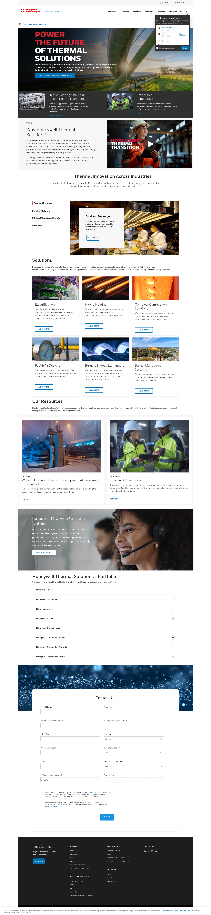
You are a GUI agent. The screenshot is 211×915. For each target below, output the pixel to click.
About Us (73, 851)
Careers (73, 861)
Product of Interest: (113, 761)
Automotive (37, 225)
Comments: (109, 775)
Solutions (149, 11)
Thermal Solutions (77, 881)
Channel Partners (113, 851)
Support (161, 11)
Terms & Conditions (91, 802)
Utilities (73, 885)
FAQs (109, 874)
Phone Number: (48, 748)
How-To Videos (112, 878)
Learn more (179, 23)
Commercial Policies (77, 865)
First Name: (46, 707)
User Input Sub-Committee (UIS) (119, 861)
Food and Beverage (43, 203)
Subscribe (39, 861)
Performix (73, 888)
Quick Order (178, 3)
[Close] (207, 911)
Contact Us (74, 854)
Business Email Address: (52, 720)
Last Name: (109, 707)
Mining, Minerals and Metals (46, 218)
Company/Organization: (115, 720)
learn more (92, 238)
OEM (109, 854)
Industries (111, 11)
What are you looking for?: (53, 775)
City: (43, 761)
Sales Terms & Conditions (79, 868)
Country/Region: (112, 748)
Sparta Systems (75, 892)
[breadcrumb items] (20, 24)
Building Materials (41, 211)
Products (125, 11)
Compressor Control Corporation (82, 895)
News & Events (175, 11)
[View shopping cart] (189, 3)
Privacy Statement (52, 806)
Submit (107, 817)
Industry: (108, 734)
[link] (55, 288)
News (72, 858)
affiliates (93, 793)
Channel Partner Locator (116, 858)
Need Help (111, 881)
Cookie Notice (167, 910)
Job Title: (45, 734)
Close (185, 48)
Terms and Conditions (182, 910)
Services (137, 11)
